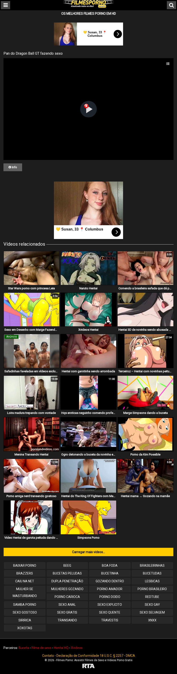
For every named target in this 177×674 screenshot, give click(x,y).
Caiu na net (24, 581)
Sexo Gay (152, 604)
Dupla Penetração (67, 581)
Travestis (109, 620)
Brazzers (24, 573)
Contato (48, 655)
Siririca (24, 620)
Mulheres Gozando (67, 589)
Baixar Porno (24, 565)
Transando (67, 620)
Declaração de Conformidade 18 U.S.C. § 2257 (89, 655)
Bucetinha (109, 573)
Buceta (24, 648)
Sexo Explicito (109, 604)
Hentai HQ (61, 648)
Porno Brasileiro (152, 589)
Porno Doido (109, 597)
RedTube (152, 597)
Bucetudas (152, 573)
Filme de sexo (41, 648)
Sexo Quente (109, 612)
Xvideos (77, 648)
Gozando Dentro (110, 581)
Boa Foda (110, 565)
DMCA (130, 655)
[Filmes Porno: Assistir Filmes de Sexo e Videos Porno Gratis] (88, 7)
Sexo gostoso (25, 612)
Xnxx (152, 620)
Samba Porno (24, 604)
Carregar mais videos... (88, 552)
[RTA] (88, 667)
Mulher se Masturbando (25, 592)
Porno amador (109, 589)
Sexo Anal (67, 604)
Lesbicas (152, 581)
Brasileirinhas (152, 565)
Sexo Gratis (67, 612)
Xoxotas (24, 628)
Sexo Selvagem (152, 612)
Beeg (67, 565)
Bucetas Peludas (67, 573)
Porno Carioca (67, 597)
